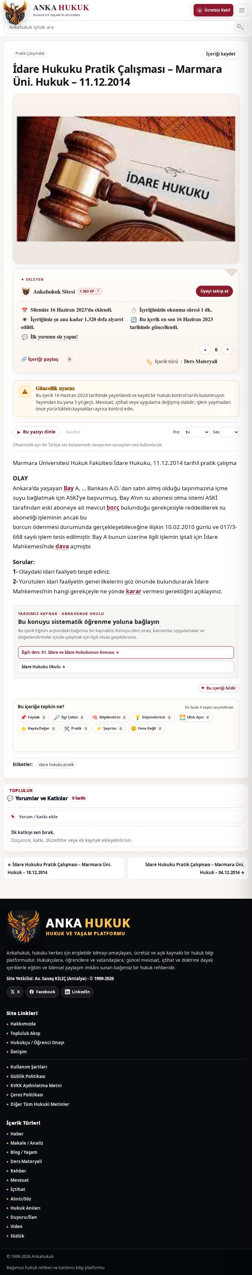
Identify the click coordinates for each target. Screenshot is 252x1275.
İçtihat (17, 1189)
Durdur (73, 432)
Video (16, 1226)
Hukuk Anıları (25, 1208)
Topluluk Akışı (25, 1033)
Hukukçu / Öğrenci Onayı (37, 1042)
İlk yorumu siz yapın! (54, 336)
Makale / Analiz (26, 1143)
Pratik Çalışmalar (30, 53)
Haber (17, 1134)
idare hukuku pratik (56, 764)
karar (133, 591)
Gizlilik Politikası (27, 1076)
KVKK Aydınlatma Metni (36, 1085)
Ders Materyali (26, 1161)
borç (113, 507)
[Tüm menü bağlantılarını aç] (242, 10)
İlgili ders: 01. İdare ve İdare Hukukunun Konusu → (70, 652)
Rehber (18, 1171)
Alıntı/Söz (20, 1199)
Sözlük (17, 1236)
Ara (240, 27)
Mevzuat (19, 1180)
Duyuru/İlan (23, 1217)
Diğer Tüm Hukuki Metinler (39, 1104)
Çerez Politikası (26, 1095)
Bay (69, 488)
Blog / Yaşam (23, 1152)
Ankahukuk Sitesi (54, 291)
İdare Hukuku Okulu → (43, 666)
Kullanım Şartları (28, 1067)
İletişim (18, 1052)
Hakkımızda (23, 1024)
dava (62, 546)
